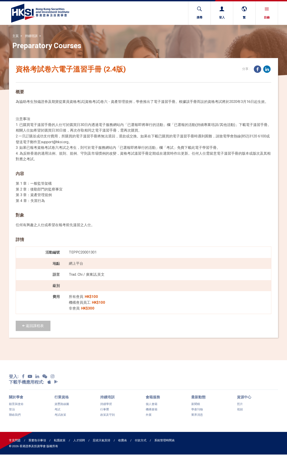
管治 (12, 409)
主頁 (15, 36)
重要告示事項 (37, 440)
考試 (57, 409)
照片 (240, 404)
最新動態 (198, 397)
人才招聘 (79, 440)
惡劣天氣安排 (101, 440)
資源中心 (244, 397)
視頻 (240, 409)
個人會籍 (151, 404)
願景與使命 (16, 404)
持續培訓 (31, 36)
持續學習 (106, 404)
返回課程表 (34, 325)
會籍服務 (153, 397)
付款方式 (140, 440)
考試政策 (60, 415)
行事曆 (104, 409)
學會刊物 (197, 409)
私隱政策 (59, 440)
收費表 (122, 440)
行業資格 (61, 397)
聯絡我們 (15, 415)
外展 (149, 415)
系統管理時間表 (164, 440)
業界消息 (197, 415)
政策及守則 (107, 415)
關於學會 (16, 397)
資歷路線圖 (61, 404)
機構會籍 (151, 409)
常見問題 (15, 440)
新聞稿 (195, 404)
